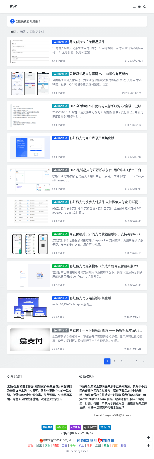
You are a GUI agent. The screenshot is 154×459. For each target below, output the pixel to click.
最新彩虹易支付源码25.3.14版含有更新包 (98, 74)
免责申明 (75, 427)
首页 (13, 32)
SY (91, 433)
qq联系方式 (90, 427)
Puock (84, 451)
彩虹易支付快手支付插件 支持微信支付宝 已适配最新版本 (110, 202)
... (129, 361)
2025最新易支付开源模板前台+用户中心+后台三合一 (106, 170)
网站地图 (61, 427)
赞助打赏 (105, 427)
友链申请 (47, 427)
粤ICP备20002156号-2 (57, 440)
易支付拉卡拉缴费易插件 (87, 42)
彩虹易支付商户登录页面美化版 (91, 138)
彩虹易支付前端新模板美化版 (90, 298)
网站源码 (62, 42)
